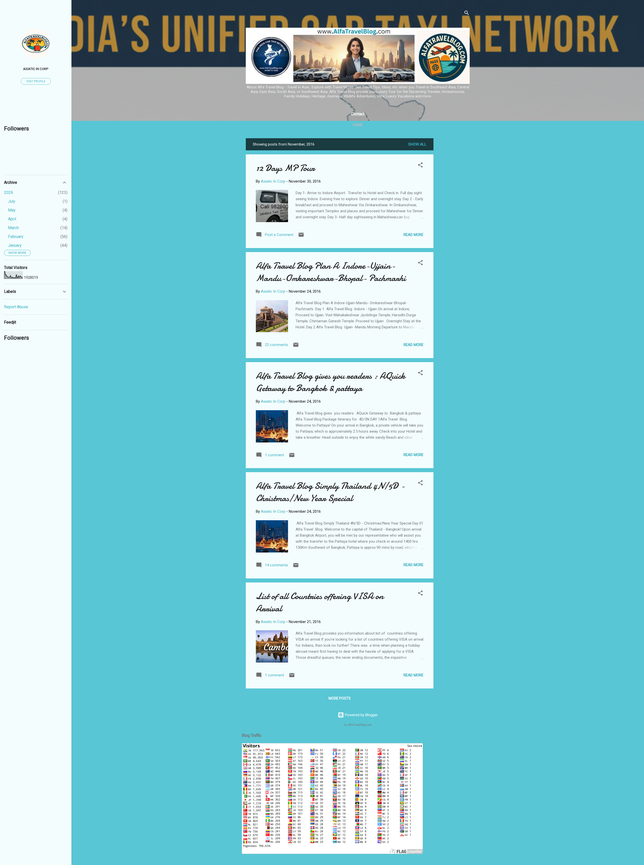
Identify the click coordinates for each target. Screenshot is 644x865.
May (12, 210)
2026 (8, 192)
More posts (340, 698)
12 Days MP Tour (285, 168)
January (15, 245)
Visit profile (36, 81)
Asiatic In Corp (36, 69)
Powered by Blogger (361, 715)
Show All (417, 144)
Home (358, 125)
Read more (413, 234)
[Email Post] (301, 236)
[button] (420, 166)
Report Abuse (16, 306)
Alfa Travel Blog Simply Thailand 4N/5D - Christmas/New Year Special (330, 492)
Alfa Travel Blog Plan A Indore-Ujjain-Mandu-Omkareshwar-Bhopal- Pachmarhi (331, 272)
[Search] (467, 13)
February (15, 236)
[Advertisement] (453, 213)
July (11, 201)
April (12, 219)
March (13, 227)
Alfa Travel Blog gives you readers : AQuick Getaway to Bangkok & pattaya (330, 382)
